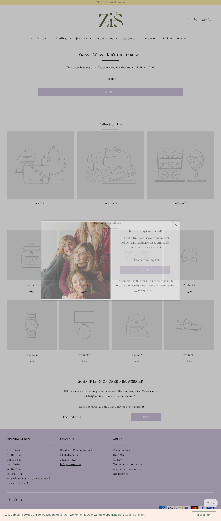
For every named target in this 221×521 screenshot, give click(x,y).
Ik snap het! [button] (203, 514)
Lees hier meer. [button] (135, 514)
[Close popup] (176, 225)
